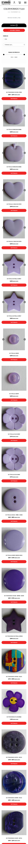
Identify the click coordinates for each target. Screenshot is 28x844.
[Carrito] (20, 2)
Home (9, 12)
